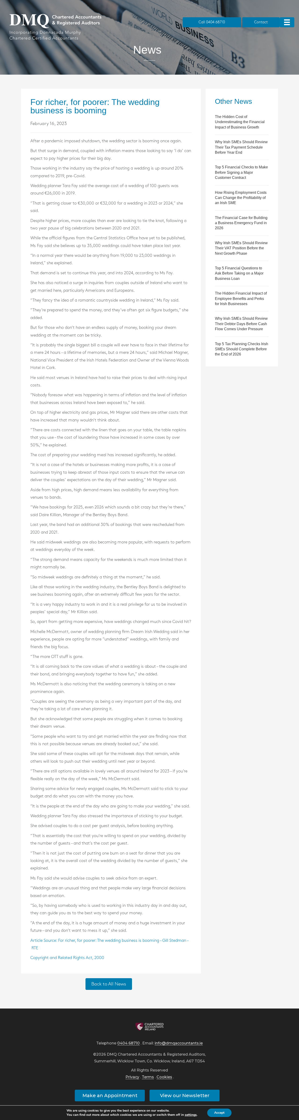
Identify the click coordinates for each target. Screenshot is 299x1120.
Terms (148, 1077)
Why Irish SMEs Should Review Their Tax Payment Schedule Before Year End (241, 147)
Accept (219, 1112)
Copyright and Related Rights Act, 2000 (67, 958)
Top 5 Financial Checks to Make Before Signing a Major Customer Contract (241, 172)
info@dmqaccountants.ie (179, 1043)
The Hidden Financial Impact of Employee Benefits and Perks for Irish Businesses (241, 298)
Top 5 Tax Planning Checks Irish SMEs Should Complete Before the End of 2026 (241, 349)
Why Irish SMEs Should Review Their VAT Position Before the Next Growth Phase (241, 248)
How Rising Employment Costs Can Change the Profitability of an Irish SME (241, 198)
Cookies (164, 1077)
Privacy (132, 1077)
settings (191, 1115)
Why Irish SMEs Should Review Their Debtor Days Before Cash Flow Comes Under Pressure (241, 324)
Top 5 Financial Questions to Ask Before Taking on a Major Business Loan (239, 273)
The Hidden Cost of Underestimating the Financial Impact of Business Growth (240, 122)
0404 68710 (128, 1043)
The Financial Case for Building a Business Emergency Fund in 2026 (241, 223)
